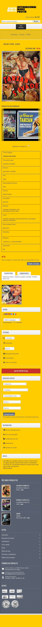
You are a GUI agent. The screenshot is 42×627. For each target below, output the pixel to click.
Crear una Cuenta (11, 362)
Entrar (3, 548)
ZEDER (18, 514)
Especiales (5, 535)
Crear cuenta (5, 544)
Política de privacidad (8, 557)
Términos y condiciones (9, 554)
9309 (28, 34)
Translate (19, 322)
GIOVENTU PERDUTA (22, 486)
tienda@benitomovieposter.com (15, 574)
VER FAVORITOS (21, 371)
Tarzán (22, 34)
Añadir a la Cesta (33, 263)
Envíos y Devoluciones (12, 430)
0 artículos (8, 343)
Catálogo (14, 34)
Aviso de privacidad (11, 434)
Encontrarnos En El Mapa (12, 569)
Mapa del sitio (6, 551)
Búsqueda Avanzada (12, 353)
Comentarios (9, 358)
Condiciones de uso (11, 439)
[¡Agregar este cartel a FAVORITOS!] (28, 146)
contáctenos (9, 443)
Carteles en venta (11, 447)
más (22, 490)
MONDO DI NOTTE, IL (22, 500)
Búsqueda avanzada (8, 538)
